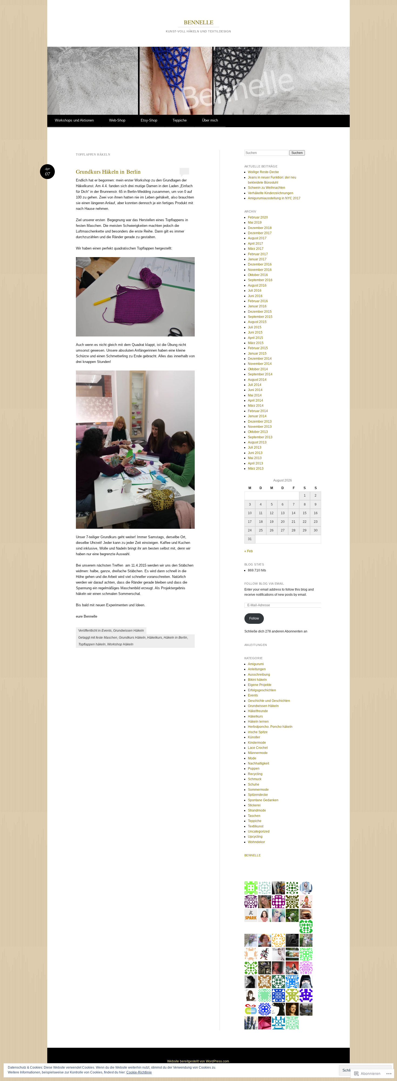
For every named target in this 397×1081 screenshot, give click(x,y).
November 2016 (260, 270)
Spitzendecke (258, 795)
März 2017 (256, 249)
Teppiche (180, 120)
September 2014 (260, 374)
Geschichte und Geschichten (269, 701)
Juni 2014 (255, 390)
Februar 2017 (258, 254)
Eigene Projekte (259, 685)
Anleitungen (257, 669)
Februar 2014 (258, 411)
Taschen (254, 816)
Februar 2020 (258, 217)
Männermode (258, 753)
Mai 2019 (255, 222)
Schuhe (253, 784)
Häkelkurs (154, 637)
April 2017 (255, 243)
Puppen (254, 768)
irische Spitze (258, 732)
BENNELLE (198, 22)
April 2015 (255, 338)
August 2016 (257, 285)
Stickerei (254, 805)
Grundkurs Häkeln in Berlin (108, 171)
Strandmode (257, 810)
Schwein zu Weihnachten (266, 188)
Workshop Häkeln (120, 644)
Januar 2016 (257, 306)
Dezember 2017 (260, 233)
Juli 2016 (254, 290)
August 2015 (257, 322)
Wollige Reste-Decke (263, 172)
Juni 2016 (255, 296)
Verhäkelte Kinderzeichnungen (270, 193)
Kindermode (257, 743)
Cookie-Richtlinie (139, 1072)
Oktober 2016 (258, 275)
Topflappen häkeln (92, 644)
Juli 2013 (254, 447)
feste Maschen (106, 637)
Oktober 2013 (258, 432)
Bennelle (252, 855)
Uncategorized (259, 831)
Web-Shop (117, 120)
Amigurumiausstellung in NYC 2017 (274, 198)
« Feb (248, 551)
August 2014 (257, 380)
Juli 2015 (254, 327)
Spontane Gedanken (263, 800)
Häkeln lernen (258, 721)
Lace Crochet (258, 748)
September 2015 (260, 317)
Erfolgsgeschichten (262, 690)
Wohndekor (256, 842)
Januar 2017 (257, 259)
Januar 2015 (257, 353)
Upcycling (255, 836)
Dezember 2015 (260, 312)
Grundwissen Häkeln (128, 630)
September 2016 (260, 280)
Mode (252, 758)
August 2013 (257, 442)
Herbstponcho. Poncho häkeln (270, 727)
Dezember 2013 (260, 421)
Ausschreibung (259, 674)
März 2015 (256, 343)
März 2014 (256, 406)
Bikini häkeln (257, 680)
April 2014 (255, 400)
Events (107, 630)
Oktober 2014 (258, 369)
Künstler (254, 737)
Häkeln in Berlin (175, 637)
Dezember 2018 (260, 228)
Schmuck (254, 779)
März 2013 (256, 468)
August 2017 (257, 238)
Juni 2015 (255, 332)
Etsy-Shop (149, 120)
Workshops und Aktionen (74, 120)
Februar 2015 (258, 348)
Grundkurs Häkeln (132, 637)
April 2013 (255, 463)
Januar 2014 (257, 416)
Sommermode (258, 790)
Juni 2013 (255, 453)
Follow (254, 618)
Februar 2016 (258, 301)
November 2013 (260, 427)
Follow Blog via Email (264, 583)
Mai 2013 (255, 458)
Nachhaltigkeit (258, 763)
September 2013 (260, 437)
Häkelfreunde (258, 711)
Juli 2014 (254, 385)
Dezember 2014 (260, 359)
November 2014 (260, 364)
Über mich (210, 120)
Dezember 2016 (260, 264)
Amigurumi (256, 664)
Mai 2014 (255, 395)
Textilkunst (255, 826)
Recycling (255, 774)
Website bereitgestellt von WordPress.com (198, 1061)
